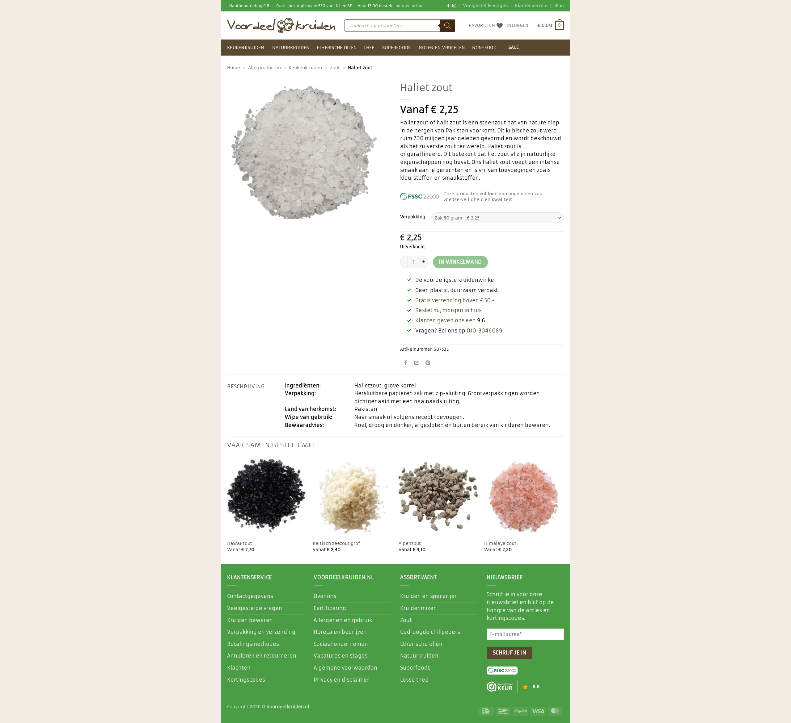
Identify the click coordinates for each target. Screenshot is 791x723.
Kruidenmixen (418, 608)
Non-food (484, 47)
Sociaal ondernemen (341, 644)
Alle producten (264, 67)
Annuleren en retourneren (261, 656)
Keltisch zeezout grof (336, 543)
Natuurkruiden (291, 47)
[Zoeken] (447, 25)
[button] (517, 25)
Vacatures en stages (341, 656)
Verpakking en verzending (261, 632)
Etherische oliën (337, 47)
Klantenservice (531, 5)
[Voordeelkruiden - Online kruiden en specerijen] (281, 25)
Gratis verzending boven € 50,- (454, 300)
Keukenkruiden (245, 47)
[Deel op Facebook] (406, 363)
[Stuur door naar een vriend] (417, 363)
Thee (369, 47)
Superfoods (396, 47)
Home (233, 67)
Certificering (330, 608)
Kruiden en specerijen (429, 596)
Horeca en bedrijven (340, 632)
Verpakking (412, 217)
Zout (335, 67)
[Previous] (227, 509)
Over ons (325, 596)
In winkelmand (460, 262)
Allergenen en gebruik (343, 620)
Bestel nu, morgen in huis (448, 310)
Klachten (239, 668)
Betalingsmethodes (253, 644)
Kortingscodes (246, 680)
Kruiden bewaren (250, 620)
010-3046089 (484, 331)
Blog (559, 5)
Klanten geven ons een (445, 320)
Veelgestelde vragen (485, 5)
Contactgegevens (250, 596)
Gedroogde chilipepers (430, 632)
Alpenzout (410, 543)
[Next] (563, 509)
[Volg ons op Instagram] (454, 6)
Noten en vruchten (442, 47)
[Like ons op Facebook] (448, 6)
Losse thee (414, 680)
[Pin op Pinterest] (428, 363)
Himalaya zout (500, 543)
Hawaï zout (239, 543)
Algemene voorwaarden (345, 668)
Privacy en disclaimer (341, 680)
